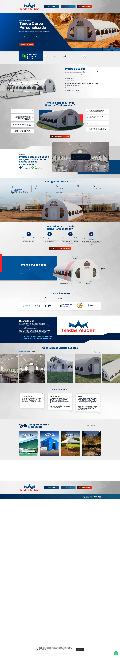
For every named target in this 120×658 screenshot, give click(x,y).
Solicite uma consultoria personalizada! (60, 248)
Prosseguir (79, 649)
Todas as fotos (22, 351)
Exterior (33, 351)
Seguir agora (91, 425)
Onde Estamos (51, 6)
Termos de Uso (48, 649)
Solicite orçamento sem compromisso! (60, 136)
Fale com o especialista (84, 6)
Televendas (68, 6)
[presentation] (95, 351)
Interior (28, 351)
